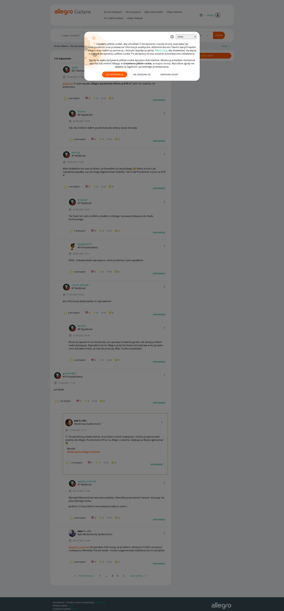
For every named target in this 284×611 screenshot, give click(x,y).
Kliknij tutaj (161, 50)
